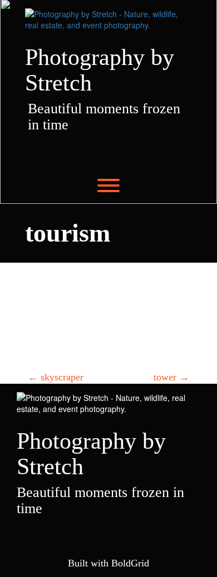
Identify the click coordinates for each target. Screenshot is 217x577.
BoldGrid (130, 563)
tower (171, 377)
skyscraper (55, 377)
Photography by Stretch (99, 70)
